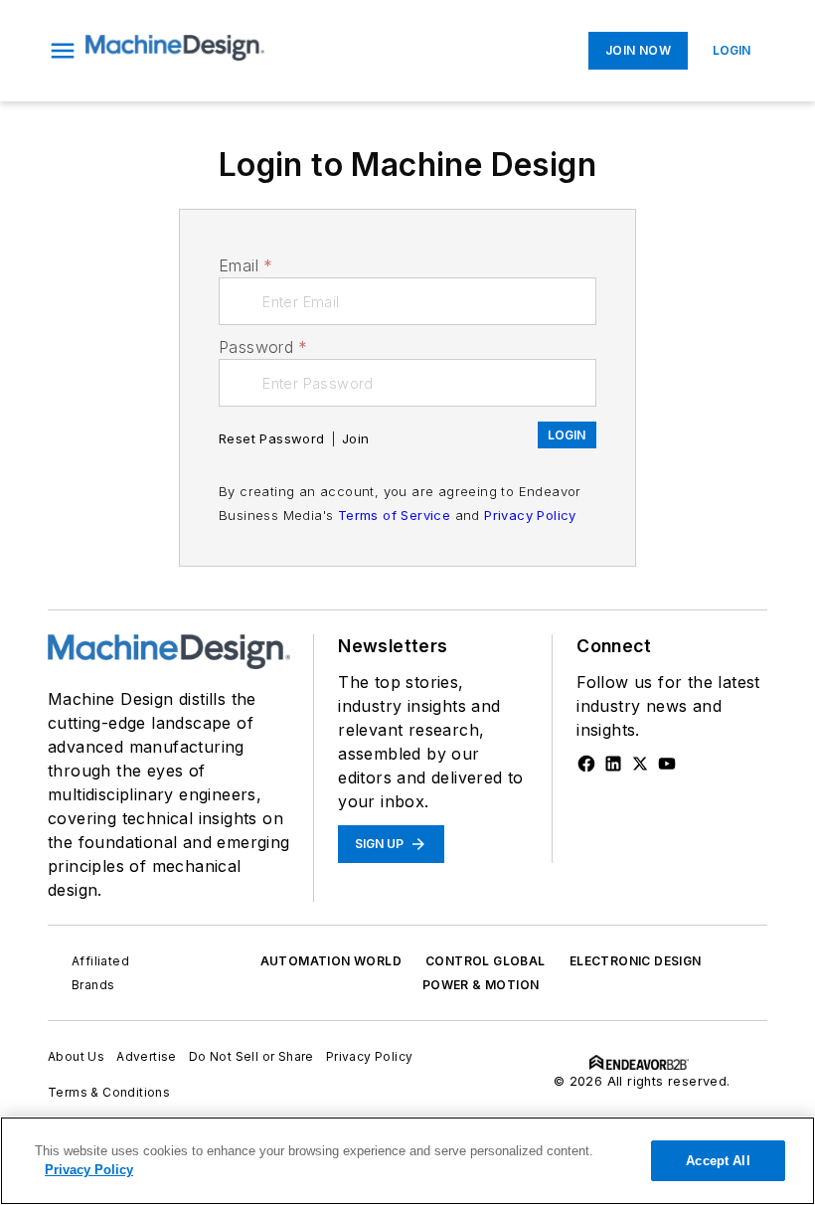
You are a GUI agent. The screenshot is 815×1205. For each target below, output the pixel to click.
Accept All (717, 1160)
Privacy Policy (530, 515)
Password (263, 347)
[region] (407, 1161)
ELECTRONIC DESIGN (636, 960)
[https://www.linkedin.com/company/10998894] (613, 764)
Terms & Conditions (109, 1092)
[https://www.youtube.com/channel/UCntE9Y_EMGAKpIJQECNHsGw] (667, 764)
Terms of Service (394, 515)
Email (245, 265)
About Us (76, 1056)
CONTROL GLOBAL (485, 960)
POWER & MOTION (481, 984)
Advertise (146, 1056)
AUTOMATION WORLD (331, 960)
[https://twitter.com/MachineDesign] (640, 764)
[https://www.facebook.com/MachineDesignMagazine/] (586, 764)
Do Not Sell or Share (251, 1056)
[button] (63, 51)
